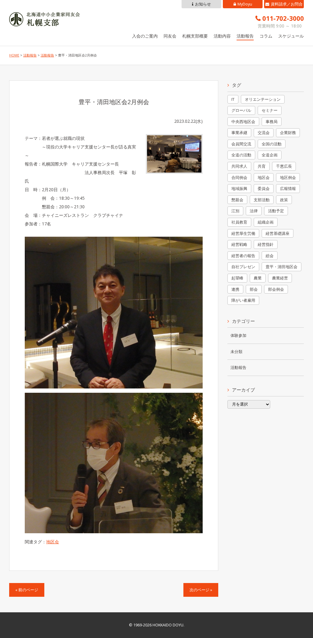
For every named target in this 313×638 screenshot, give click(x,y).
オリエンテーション (263, 99)
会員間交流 (241, 144)
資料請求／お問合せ (287, 5)
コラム (266, 36)
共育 (262, 166)
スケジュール (291, 36)
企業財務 (288, 132)
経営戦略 (239, 244)
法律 (254, 210)
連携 (235, 289)
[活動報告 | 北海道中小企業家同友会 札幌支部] (44, 22)
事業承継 (239, 132)
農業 (258, 278)
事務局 (272, 121)
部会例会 (276, 289)
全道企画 (270, 155)
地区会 (52, 542)
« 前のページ (26, 589)
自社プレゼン (243, 266)
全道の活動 (241, 155)
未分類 (236, 351)
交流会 (264, 132)
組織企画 (266, 222)
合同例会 (239, 177)
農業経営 (280, 278)
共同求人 (239, 166)
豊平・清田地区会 (281, 266)
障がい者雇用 (243, 300)
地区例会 (288, 177)
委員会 (264, 188)
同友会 (170, 36)
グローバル (241, 110)
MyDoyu (245, 4)
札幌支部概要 (195, 36)
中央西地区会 (243, 121)
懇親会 (237, 199)
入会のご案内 (145, 36)
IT (232, 99)
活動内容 (222, 36)
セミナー (270, 110)
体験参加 (238, 335)
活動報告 (245, 36)
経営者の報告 (243, 255)
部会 (254, 289)
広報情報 (288, 188)
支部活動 (262, 199)
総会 (270, 255)
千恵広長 (284, 166)
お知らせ (203, 4)
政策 (284, 199)
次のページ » (201, 589)
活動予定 (276, 210)
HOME (14, 55)
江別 (235, 210)
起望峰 (237, 278)
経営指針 (266, 244)
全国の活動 (272, 144)
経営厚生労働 (243, 233)
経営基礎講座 (277, 233)
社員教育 (239, 222)
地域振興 (239, 188)
